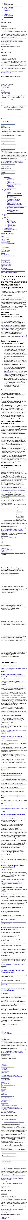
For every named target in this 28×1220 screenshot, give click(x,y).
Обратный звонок (5, 1100)
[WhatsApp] (8, 497)
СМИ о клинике (5, 1091)
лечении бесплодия (22, 336)
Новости (3, 1093)
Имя (2, 19)
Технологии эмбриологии (7, 1067)
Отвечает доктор (5, 239)
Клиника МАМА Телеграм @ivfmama (14, 1122)
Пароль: (3, 103)
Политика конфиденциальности (9, 1075)
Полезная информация (7, 269)
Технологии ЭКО (5, 242)
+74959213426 (7, 231)
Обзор (2, 236)
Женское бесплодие (6, 262)
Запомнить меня (6, 119)
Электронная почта (7, 1163)
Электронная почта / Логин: (8, 100)
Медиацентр (4, 1089)
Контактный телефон (6, 22)
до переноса (6, 326)
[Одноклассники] (4, 497)
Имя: (2, 137)
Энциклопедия (5, 87)
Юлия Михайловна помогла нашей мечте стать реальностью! (13, 815)
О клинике (3, 1064)
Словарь (3, 240)
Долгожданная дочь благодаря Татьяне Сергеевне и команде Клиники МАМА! (14, 889)
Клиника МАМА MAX (10, 1119)
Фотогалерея (4, 1094)
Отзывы (6, 3)
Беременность (4, 268)
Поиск (2, 1104)
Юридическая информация (8, 243)
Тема (3, 1152)
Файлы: (3, 1038)
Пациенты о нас (5, 1071)
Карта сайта (4, 1072)
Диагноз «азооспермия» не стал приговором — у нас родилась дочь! (13, 675)
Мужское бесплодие (6, 264)
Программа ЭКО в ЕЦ (7, 550)
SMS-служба (4, 1101)
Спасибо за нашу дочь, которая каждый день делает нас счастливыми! (14, 737)
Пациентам (4, 1068)
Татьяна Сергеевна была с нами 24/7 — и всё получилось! (13, 989)
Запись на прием (5, 1097)
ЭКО (2, 266)
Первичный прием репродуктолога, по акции (13, 553)
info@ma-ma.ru (4, 536)
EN (3, 88)
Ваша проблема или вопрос (9, 1155)
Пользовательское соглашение (9, 1073)
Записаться (4, 55)
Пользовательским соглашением (8, 41)
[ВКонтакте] (1, 497)
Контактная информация (7, 1096)
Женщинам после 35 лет (10, 372)
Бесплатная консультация (7, 1098)
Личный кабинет (5, 92)
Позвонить (3, 1218)
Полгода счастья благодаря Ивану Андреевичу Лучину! (12, 866)
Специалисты (4, 1065)
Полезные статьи (5, 237)
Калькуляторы (4, 1103)
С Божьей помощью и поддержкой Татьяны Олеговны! (12, 971)
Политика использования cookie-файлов (11, 1076)
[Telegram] (6, 497)
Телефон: (3, 143)
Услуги (2, 1086)
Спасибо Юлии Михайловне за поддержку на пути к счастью (11, 774)
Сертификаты (4, 1069)
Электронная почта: (6, 140)
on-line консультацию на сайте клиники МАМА (14, 489)
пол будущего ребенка (16, 379)
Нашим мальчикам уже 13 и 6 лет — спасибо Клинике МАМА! (13, 928)
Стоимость (3, 1087)
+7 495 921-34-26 (8, 8)
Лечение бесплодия (6, 265)
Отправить (3, 25)
